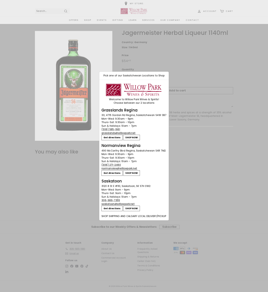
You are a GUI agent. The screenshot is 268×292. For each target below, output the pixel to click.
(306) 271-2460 (111, 165)
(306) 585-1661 (110, 129)
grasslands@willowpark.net (118, 133)
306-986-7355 (110, 200)
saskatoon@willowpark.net (118, 204)
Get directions (112, 137)
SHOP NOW (131, 137)
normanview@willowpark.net (119, 168)
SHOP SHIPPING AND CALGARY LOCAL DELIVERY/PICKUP (133, 216)
